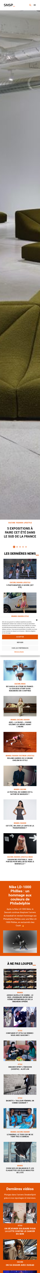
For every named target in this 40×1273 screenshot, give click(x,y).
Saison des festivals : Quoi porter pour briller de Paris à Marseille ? (20, 862)
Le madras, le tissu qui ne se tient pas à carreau (20, 1136)
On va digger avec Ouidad (20, 1265)
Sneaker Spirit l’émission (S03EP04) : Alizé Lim (20, 1068)
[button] (37, 620)
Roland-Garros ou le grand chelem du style (20, 759)
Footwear (22, 755)
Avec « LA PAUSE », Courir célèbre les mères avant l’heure (20, 724)
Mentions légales (19, 651)
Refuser (20, 642)
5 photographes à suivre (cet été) (20, 586)
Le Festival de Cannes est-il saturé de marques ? (20, 793)
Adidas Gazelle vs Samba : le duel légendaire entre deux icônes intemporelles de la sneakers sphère (20, 998)
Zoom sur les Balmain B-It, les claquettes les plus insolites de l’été (20, 1170)
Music (23, 683)
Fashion (19, 523)
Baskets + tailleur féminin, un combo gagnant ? (20, 1102)
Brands (14, 616)
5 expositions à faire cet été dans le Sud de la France (20, 531)
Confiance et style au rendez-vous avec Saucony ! (20, 1034)
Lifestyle (28, 523)
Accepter (20, 637)
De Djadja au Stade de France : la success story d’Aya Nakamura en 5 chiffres (20, 689)
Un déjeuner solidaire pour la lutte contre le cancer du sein (20, 1231)
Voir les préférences (20, 648)
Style (26, 616)
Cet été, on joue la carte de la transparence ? (20, 827)
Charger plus (20, 873)
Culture (11, 523)
